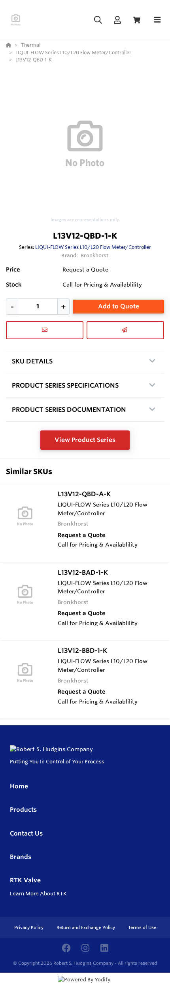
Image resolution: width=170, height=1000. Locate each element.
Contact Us (26, 833)
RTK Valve (25, 880)
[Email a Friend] (125, 330)
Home (19, 786)
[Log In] (117, 20)
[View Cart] (137, 20)
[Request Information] (44, 330)
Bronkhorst (94, 255)
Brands (20, 856)
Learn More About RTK (38, 893)
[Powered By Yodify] (85, 987)
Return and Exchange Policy (86, 927)
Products (23, 809)
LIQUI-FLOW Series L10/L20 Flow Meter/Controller (93, 247)
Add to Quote (118, 306)
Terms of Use (142, 927)
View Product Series (85, 440)
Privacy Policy (29, 927)
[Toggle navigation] (157, 19)
